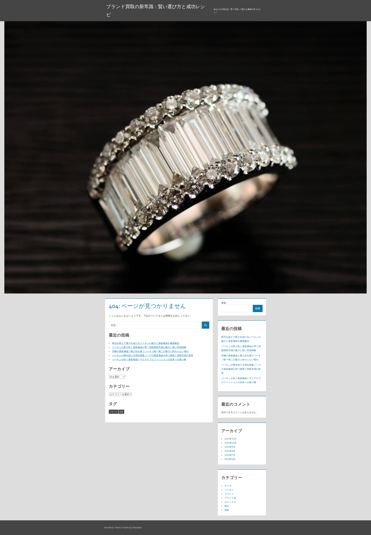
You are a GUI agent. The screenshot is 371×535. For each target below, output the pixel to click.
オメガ (227, 485)
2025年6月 (229, 459)
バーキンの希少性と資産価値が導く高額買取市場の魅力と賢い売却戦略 (149, 347)
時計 (226, 506)
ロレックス (230, 501)
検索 (223, 302)
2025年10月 (230, 442)
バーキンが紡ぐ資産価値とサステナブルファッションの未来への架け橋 (149, 359)
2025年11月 (230, 438)
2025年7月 (229, 455)
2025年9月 (229, 446)
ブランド (113, 412)
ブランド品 (230, 497)
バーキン (229, 489)
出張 (121, 412)
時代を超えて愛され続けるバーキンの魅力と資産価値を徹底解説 (145, 343)
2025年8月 (229, 450)
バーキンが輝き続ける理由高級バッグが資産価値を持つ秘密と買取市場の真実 (152, 355)
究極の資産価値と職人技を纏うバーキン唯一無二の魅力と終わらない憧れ (150, 351)
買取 (226, 510)
